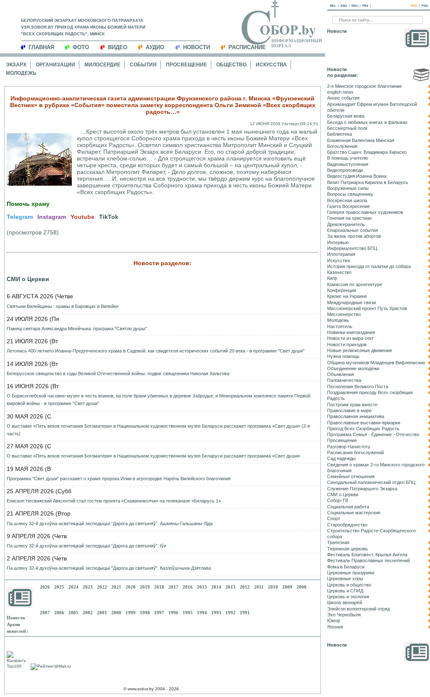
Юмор (333, 620)
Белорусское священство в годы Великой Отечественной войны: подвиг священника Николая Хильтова (118, 373)
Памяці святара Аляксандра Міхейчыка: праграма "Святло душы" (77, 328)
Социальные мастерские (353, 512)
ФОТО (81, 47)
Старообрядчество (347, 524)
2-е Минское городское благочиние (364, 86)
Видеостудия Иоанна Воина (356, 176)
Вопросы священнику (350, 194)
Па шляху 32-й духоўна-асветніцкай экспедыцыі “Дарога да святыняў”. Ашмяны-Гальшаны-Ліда (109, 523)
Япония (335, 626)
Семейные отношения (351, 476)
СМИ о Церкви (28, 279)
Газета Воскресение (348, 206)
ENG (344, 5)
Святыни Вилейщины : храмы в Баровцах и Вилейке (62, 306)
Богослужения (342, 146)
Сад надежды (341, 458)
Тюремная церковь (347, 548)
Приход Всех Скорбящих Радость (363, 428)
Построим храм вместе (352, 404)
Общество (231, 65)
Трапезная (338, 542)
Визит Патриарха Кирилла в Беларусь (367, 182)
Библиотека (339, 134)
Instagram (51, 216)
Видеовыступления (347, 164)
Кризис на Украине (347, 296)
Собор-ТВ (337, 500)
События (143, 65)
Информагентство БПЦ (352, 248)
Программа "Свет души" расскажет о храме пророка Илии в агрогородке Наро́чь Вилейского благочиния (119, 478)
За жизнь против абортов (354, 236)
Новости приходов (347, 344)
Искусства (271, 65)
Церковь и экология (348, 596)
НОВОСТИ (196, 47)
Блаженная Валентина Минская (360, 140)
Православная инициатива (355, 416)
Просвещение (186, 65)
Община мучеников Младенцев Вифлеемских (376, 362)
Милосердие (102, 65)
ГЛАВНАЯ (41, 47)
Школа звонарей (344, 602)
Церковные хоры (345, 578)
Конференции (341, 290)
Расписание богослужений (355, 452)
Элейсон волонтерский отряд (358, 608)
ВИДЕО (117, 47)
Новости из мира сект (350, 338)
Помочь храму (28, 203)
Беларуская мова (345, 115)
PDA (425, 5)
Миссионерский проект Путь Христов (367, 308)
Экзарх (16, 65)
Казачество (339, 272)
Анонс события (343, 97)
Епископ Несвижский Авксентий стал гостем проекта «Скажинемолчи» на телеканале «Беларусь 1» (114, 500)
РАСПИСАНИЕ (247, 47)
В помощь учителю (347, 157)
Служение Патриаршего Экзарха (362, 488)
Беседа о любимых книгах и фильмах (367, 122)
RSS (414, 5)
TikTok (108, 216)
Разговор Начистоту (348, 446)
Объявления (340, 374)
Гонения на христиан (349, 218)
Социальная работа (348, 506)
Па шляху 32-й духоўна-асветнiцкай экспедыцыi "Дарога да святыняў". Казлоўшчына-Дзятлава (109, 568)
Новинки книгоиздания (351, 332)
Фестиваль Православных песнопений (368, 560)
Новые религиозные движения (359, 350)
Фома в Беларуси (345, 566)
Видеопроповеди (345, 170)
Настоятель (339, 326)
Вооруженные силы (348, 188)
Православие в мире (349, 410)
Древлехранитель (346, 224)
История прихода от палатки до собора (369, 266)
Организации (55, 65)
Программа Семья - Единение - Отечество (373, 434)
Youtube (82, 216)
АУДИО (155, 47)
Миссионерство (344, 314)
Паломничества (344, 380)
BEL (333, 5)
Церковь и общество (349, 584)
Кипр (332, 278)
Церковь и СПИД (345, 590)
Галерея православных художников (365, 212)
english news (340, 92)
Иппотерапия (341, 254)
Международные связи (351, 302)
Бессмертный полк (347, 128)
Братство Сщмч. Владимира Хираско (366, 152)
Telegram (20, 216)
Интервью (338, 242)
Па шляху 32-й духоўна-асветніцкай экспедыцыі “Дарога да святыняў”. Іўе (86, 545)
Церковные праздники (350, 572)
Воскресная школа (347, 200)
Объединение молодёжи (353, 368)
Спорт (333, 518)
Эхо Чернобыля (344, 614)
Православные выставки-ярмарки (363, 422)
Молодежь (21, 73)
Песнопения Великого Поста (357, 386)
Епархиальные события (352, 230)
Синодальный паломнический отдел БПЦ (371, 482)
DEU (354, 5)
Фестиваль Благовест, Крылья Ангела (367, 554)
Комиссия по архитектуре (354, 284)
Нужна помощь (343, 356)
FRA (365, 5)
